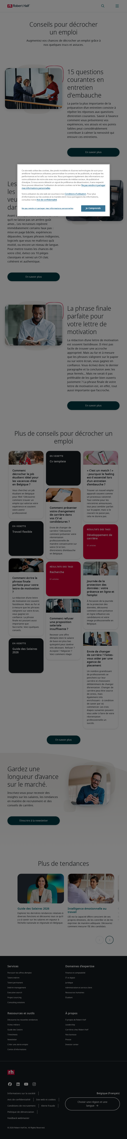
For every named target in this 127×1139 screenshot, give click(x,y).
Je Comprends (93, 208)
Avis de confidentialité (47, 200)
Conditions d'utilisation (75, 194)
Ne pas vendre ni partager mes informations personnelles (47, 208)
